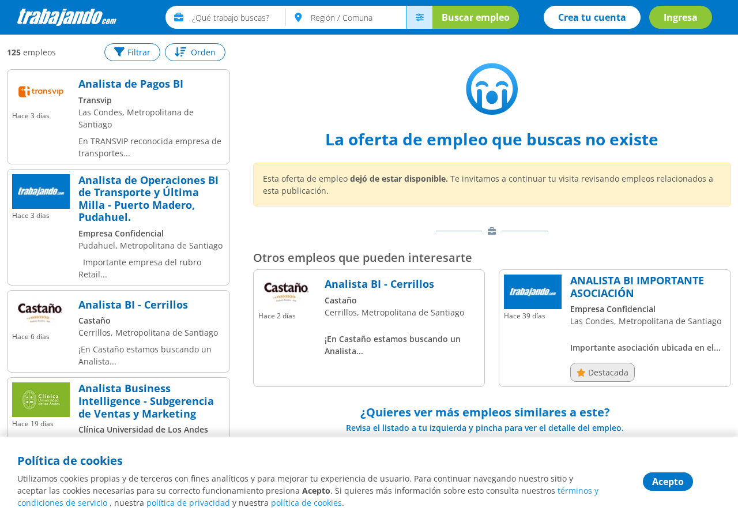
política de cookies (306, 502)
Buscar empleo (476, 17)
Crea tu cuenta (592, 17)
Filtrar (138, 52)
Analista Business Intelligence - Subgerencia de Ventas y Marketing (146, 401)
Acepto (668, 481)
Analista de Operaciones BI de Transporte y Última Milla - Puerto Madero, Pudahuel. (148, 199)
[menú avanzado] (419, 17)
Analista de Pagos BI (130, 84)
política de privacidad (188, 502)
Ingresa (681, 17)
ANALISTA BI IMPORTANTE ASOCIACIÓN (637, 287)
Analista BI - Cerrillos (133, 305)
